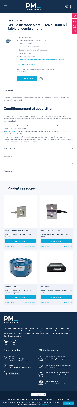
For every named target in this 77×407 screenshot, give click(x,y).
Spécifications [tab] (9, 148)
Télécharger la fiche (30, 246)
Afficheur (8, 126)
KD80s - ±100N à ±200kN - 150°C (16, 231)
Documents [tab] (8, 156)
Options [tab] (7, 163)
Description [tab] (8, 90)
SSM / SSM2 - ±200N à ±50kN (51, 231)
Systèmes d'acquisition (13, 137)
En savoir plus (9, 246)
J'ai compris (69, 403)
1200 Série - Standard (13, 287)
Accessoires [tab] (8, 171)
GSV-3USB (45, 287)
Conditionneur (10, 131)
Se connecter (21, 71)
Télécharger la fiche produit (26, 64)
